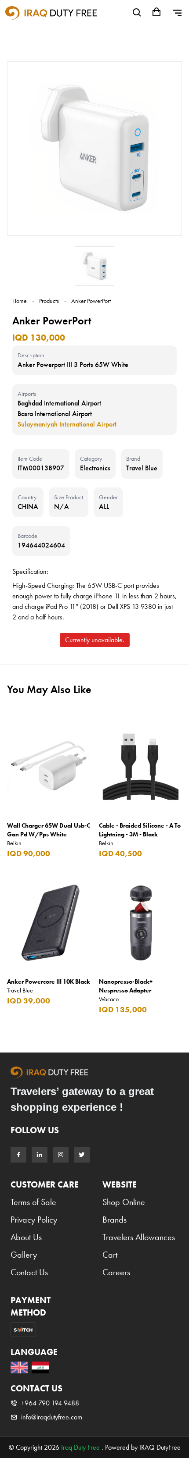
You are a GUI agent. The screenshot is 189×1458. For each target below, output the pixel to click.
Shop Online (123, 1202)
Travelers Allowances (138, 1237)
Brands (114, 1219)
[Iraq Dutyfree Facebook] (18, 1155)
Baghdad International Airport (59, 403)
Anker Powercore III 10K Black (48, 981)
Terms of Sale (33, 1202)
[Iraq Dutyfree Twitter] (82, 1155)
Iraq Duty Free (80, 1447)
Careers (116, 1272)
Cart (109, 1254)
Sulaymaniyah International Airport (67, 424)
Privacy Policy (34, 1219)
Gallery (24, 1254)
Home (19, 301)
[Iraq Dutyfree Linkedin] (39, 1155)
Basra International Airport (55, 413)
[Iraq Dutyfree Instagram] (61, 1155)
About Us (26, 1237)
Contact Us (29, 1272)
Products (49, 301)
